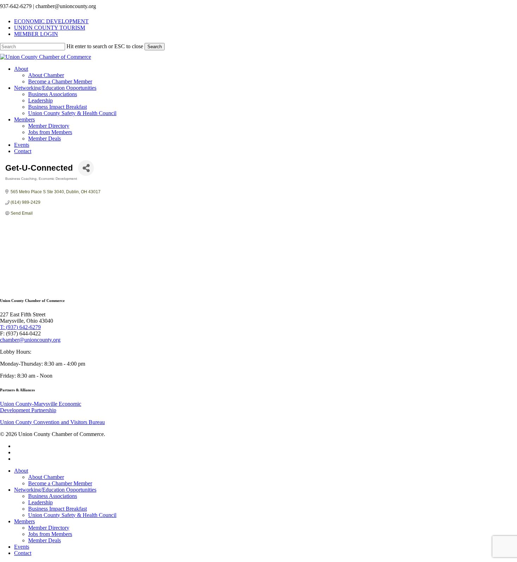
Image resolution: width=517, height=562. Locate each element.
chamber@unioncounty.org (30, 340)
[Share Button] (86, 168)
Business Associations (52, 496)
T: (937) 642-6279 (20, 327)
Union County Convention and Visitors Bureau (52, 422)
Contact (22, 553)
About (21, 471)
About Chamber (46, 477)
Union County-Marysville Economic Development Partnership (40, 407)
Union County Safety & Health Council (72, 515)
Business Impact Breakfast (57, 509)
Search (154, 46)
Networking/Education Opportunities (55, 490)
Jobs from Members (50, 534)
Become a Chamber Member (60, 483)
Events (21, 547)
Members (24, 521)
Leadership (40, 502)
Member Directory (48, 528)
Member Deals (44, 540)
